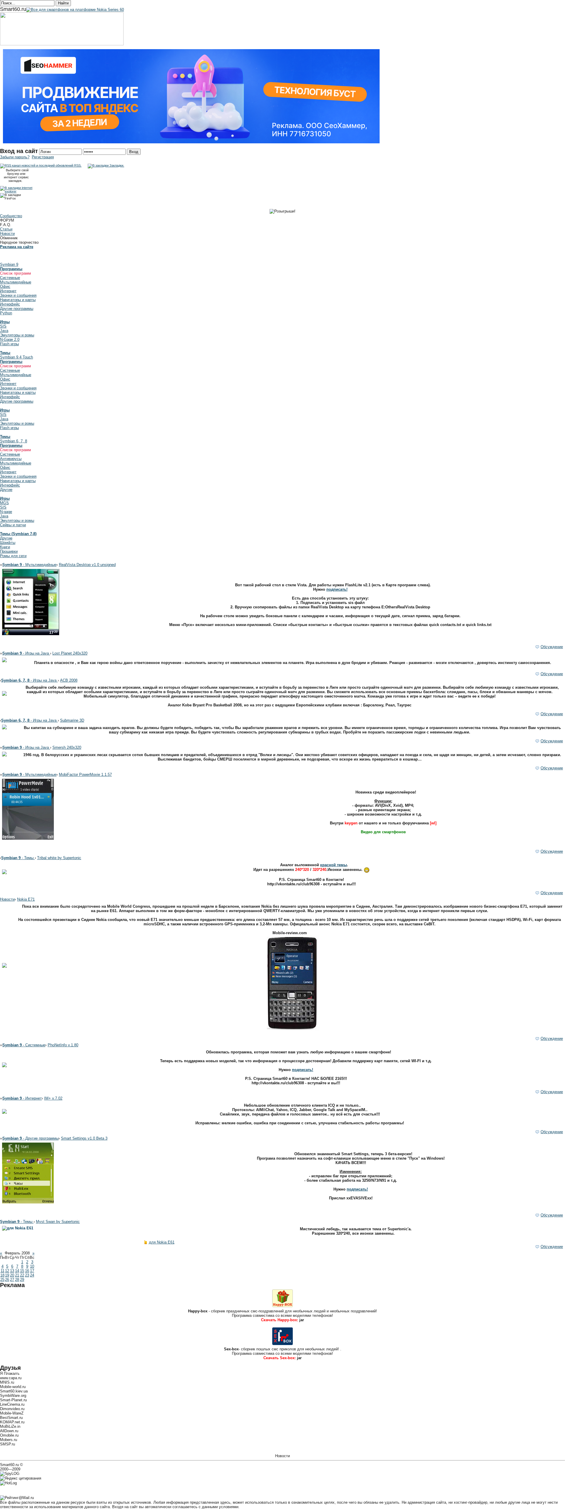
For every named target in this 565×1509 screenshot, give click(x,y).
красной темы (333, 865)
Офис (5, 286)
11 (2, 1271)
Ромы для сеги (13, 556)
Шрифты (7, 542)
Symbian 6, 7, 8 (13, 441)
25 (2, 1279)
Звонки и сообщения (18, 295)
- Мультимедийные (29, 564)
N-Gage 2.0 (9, 339)
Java (4, 330)
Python (6, 313)
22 (22, 1275)
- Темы (18, 858)
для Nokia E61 (162, 1242)
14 (17, 1271)
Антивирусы (10, 458)
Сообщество (11, 216)
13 (12, 1271)
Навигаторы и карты (18, 300)
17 (32, 1271)
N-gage (6, 511)
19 (7, 1275)
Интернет (8, 291)
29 (22, 1279)
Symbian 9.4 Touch (16, 357)
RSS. (77, 165)
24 (32, 1275)
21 (17, 1275)
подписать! (337, 589)
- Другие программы (30, 1138)
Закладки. (116, 165)
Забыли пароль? (14, 157)
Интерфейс (10, 304)
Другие (6, 489)
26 (7, 1279)
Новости (7, 233)
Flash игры (9, 344)
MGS (4, 503)
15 (22, 1271)
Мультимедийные (15, 282)
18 (2, 1275)
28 (17, 1279)
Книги (5, 547)
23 (27, 1275)
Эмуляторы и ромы (17, 335)
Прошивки (9, 551)
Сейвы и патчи (13, 525)
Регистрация (43, 157)
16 (27, 1271)
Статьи (6, 229)
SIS (3, 326)
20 (12, 1275)
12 (7, 1271)
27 (12, 1279)
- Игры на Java (26, 653)
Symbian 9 (9, 264)
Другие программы (16, 308)
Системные (10, 277)
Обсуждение (552, 647)
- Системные (23, 1045)
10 (32, 1266)
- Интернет (22, 1098)
